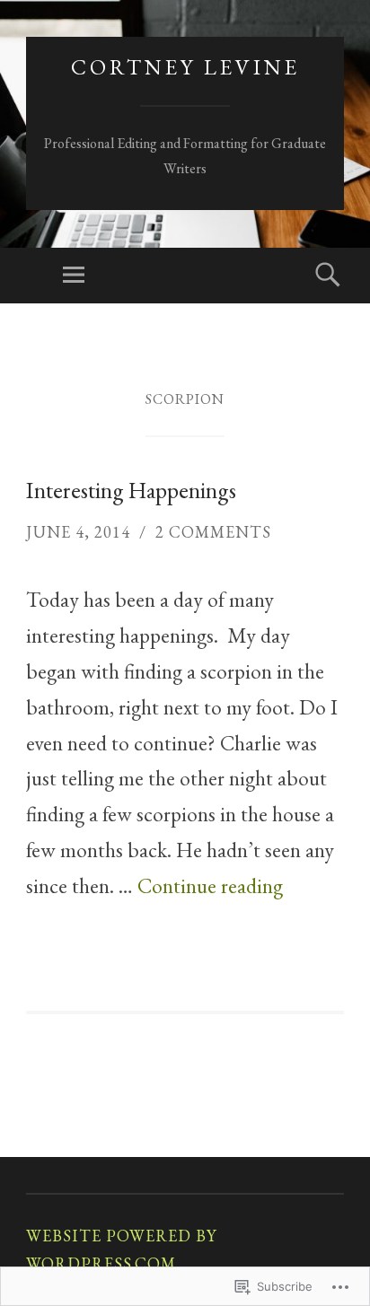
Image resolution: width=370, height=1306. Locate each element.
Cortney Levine (185, 67)
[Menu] (74, 275)
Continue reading (210, 885)
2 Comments (213, 532)
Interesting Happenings (131, 490)
